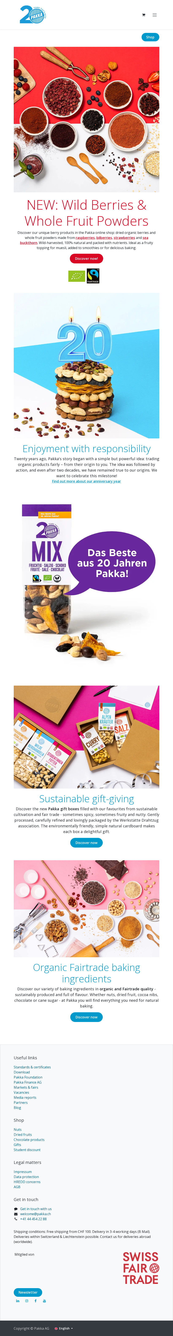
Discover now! (86, 258)
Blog (17, 1107)
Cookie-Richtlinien (39, 1314)
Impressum (23, 1171)
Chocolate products (29, 1139)
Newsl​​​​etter (28, 1292)
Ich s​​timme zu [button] (119, 1328)
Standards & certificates (32, 1067)
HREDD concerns (27, 1181)
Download (22, 1072)
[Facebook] (35, 1300)
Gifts (17, 1144)
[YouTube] (44, 1300)
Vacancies (21, 1092)
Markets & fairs (26, 1087)
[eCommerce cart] (143, 14)
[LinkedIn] (17, 1300)
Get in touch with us (36, 1208)
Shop (150, 37)
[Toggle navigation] (154, 15)
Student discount (27, 1149)
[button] (147, 1328)
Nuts (18, 1129)
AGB (17, 1186)
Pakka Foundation (28, 1077)
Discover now (86, 842)
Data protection (26, 1176)
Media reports (25, 1097)
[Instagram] (26, 1300)
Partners (21, 1102)
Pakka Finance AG (28, 1082)
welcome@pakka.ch (35, 1213)
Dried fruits (23, 1134)
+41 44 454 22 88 (33, 1218)
